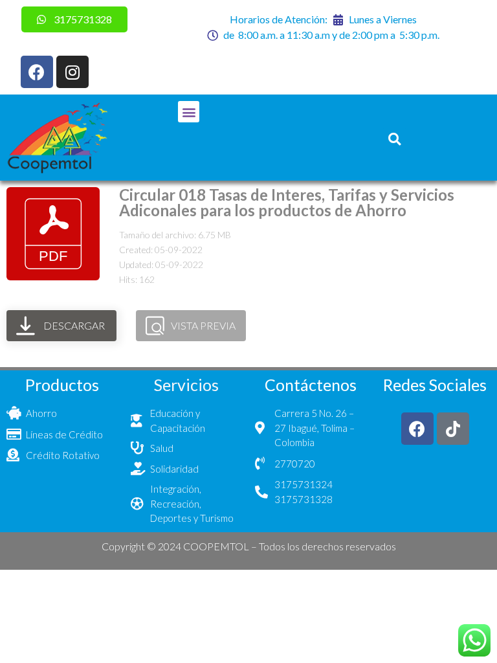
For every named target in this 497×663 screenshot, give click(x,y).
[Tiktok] (453, 428)
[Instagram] (72, 72)
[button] (188, 111)
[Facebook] (37, 72)
